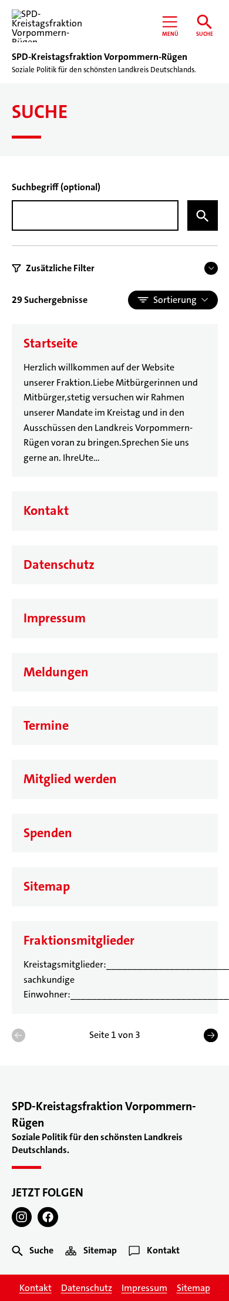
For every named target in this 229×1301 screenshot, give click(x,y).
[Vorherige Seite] (18, 1035)
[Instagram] (22, 1217)
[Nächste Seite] (210, 1035)
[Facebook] (48, 1217)
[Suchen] (202, 215)
